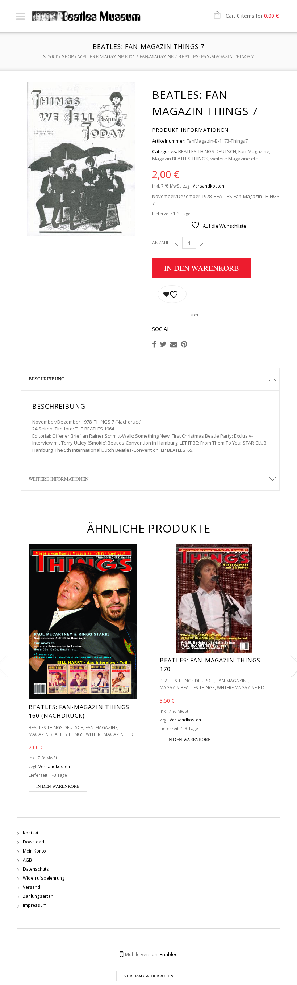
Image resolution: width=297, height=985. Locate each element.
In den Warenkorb (201, 268)
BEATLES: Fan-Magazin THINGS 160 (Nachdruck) (79, 711)
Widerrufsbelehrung (44, 878)
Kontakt (30, 833)
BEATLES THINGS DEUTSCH (207, 151)
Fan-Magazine (156, 56)
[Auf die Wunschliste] (172, 294)
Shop (68, 56)
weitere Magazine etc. (106, 56)
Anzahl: (161, 243)
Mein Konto (34, 851)
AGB (27, 860)
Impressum (35, 905)
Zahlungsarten (38, 896)
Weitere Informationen (58, 479)
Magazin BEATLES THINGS (180, 158)
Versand (31, 887)
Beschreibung (46, 378)
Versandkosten (208, 186)
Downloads (35, 842)
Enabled (169, 954)
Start (50, 56)
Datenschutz (36, 869)
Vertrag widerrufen (148, 975)
